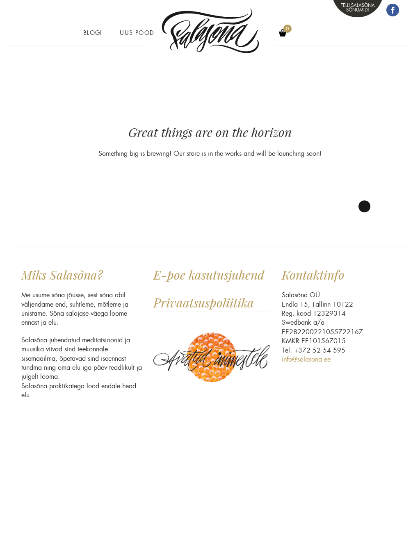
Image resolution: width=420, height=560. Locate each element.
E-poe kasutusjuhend (208, 275)
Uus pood (137, 32)
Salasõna (210, 37)
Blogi (92, 32)
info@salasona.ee (306, 359)
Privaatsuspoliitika (203, 303)
